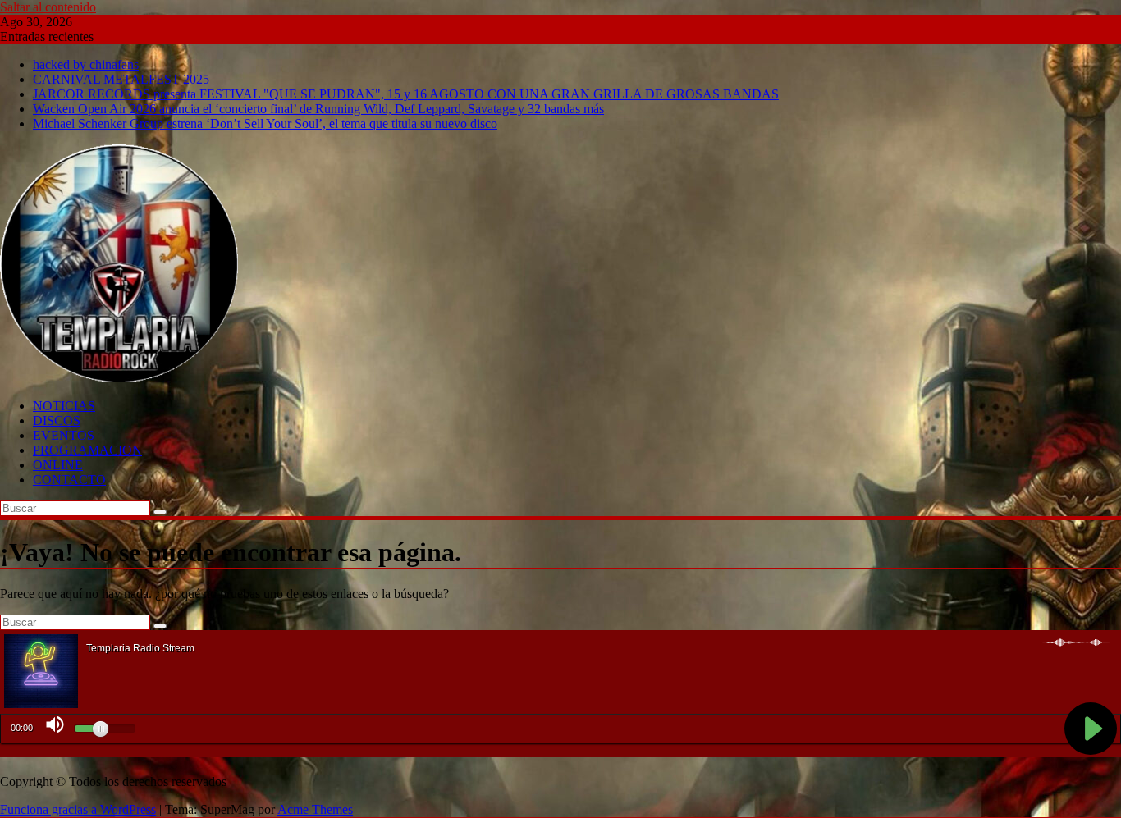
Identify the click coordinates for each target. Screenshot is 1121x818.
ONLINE (58, 465)
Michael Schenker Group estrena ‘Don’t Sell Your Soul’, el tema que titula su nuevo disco (265, 123)
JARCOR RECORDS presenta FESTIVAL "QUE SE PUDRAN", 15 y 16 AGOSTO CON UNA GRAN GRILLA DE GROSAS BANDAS (406, 94)
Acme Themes (315, 809)
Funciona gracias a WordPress (78, 809)
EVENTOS (63, 435)
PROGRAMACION (87, 450)
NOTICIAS (64, 406)
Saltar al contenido (48, 7)
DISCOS (56, 420)
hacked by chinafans (86, 64)
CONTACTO (69, 480)
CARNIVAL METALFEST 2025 (121, 79)
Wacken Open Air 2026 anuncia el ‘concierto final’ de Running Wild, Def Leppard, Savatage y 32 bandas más (318, 109)
